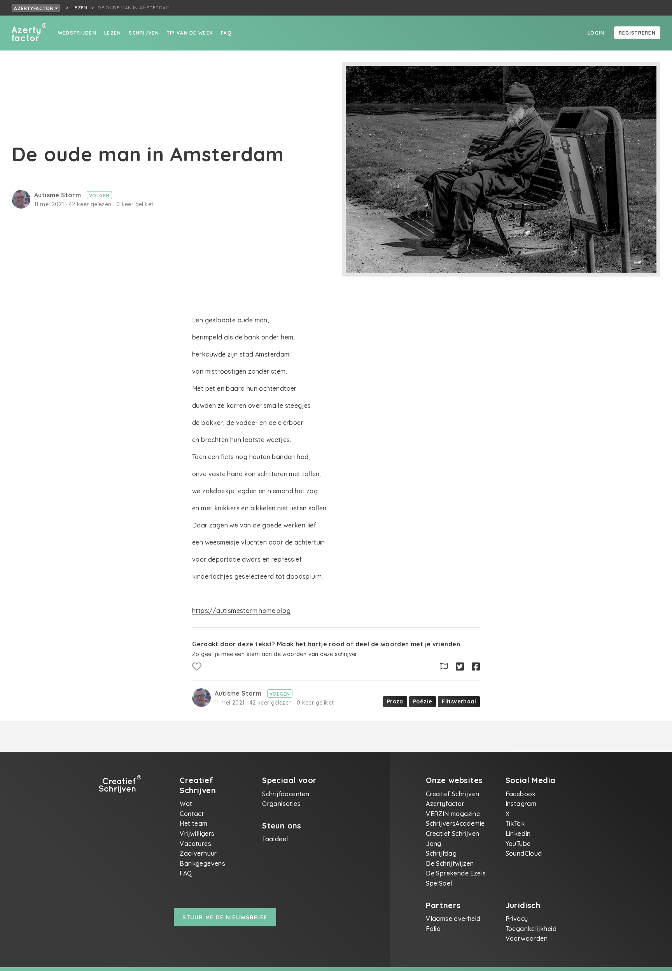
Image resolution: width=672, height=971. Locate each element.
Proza (395, 701)
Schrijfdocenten (285, 794)
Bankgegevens (202, 863)
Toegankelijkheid (531, 929)
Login (596, 33)
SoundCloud (524, 853)
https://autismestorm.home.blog (241, 610)
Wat (186, 803)
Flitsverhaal (459, 701)
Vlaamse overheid (453, 918)
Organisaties (281, 803)
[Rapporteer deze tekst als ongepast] (444, 667)
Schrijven (144, 33)
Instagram (521, 803)
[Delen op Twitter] (460, 667)
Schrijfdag (441, 853)
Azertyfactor (34, 8)
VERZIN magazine (453, 814)
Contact (192, 814)
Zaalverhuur (198, 853)
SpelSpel (439, 883)
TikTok (515, 823)
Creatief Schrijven (452, 794)
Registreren (637, 33)
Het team (193, 823)
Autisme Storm (58, 195)
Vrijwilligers (197, 833)
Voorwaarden (527, 938)
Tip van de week (190, 33)
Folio (433, 929)
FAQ (226, 33)
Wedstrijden (77, 33)
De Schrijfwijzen (450, 863)
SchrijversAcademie (455, 823)
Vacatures (195, 843)
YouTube (518, 843)
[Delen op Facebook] (476, 667)
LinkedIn (518, 833)
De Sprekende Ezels (456, 873)
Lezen (112, 33)
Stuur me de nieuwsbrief (224, 917)
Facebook (521, 794)
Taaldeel (275, 839)
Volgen (99, 195)
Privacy (517, 918)
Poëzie (422, 701)
